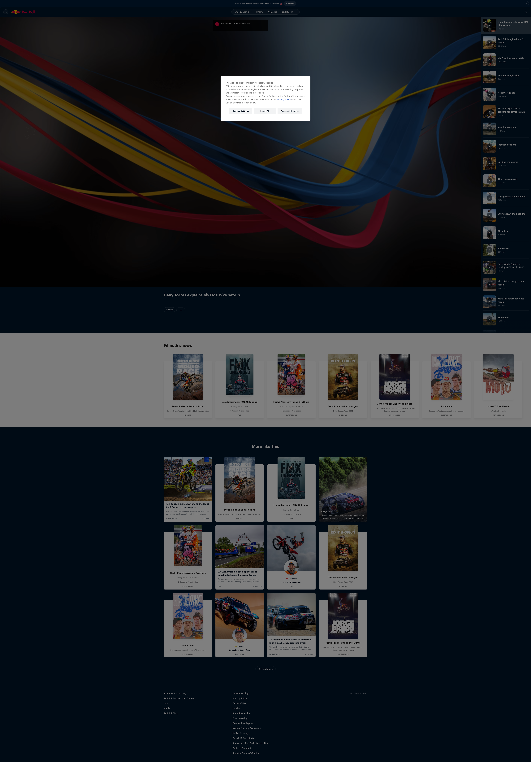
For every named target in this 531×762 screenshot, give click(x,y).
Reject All (264, 111)
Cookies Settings (241, 111)
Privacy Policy (284, 99)
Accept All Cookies (290, 111)
